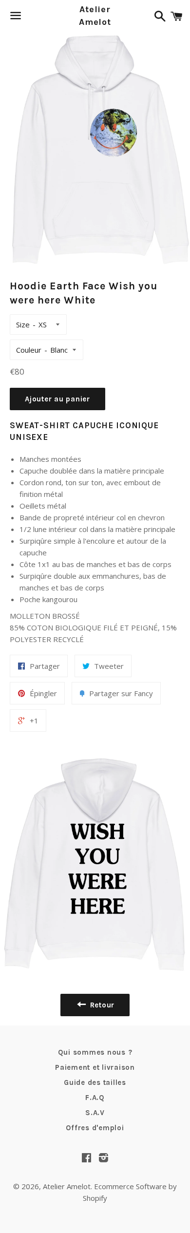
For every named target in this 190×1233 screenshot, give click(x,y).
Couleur (28, 350)
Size (23, 324)
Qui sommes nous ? (95, 1052)
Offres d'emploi (95, 1127)
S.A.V (95, 1112)
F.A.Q (95, 1097)
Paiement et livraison (95, 1067)
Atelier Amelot (95, 15)
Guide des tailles (95, 1082)
